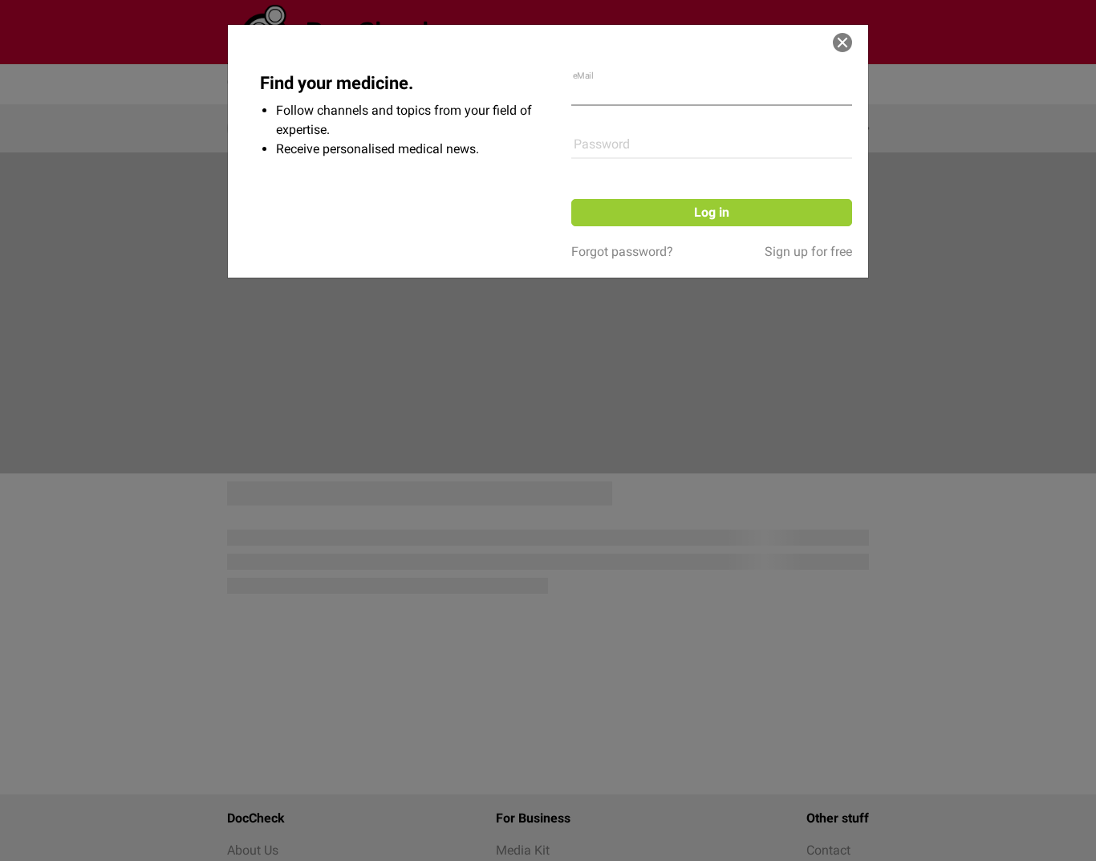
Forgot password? (622, 251)
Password (602, 144)
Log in (711, 212)
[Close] (842, 42)
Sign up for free (808, 251)
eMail (583, 76)
